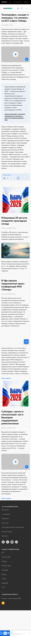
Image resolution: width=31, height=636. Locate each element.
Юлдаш (26, 2)
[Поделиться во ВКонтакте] (7, 178)
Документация (7, 532)
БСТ (10, 2)
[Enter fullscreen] (29, 633)
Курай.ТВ (5, 583)
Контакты (5, 523)
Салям (4, 579)
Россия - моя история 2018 (11, 598)
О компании (6, 514)
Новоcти (4, 2)
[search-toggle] (22, 8)
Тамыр (4, 574)
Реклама (5, 536)
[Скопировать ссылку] (18, 178)
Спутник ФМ (18, 2)
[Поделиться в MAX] (4, 178)
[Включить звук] (26, 341)
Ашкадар (5, 570)
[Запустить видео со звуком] (15, 54)
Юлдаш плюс (6, 566)
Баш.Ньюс (5, 510)
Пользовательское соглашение (13, 527)
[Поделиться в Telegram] (14, 178)
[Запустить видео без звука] (27, 59)
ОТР (3, 587)
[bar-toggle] (27, 8)
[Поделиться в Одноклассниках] (11, 178)
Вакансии (5, 518)
